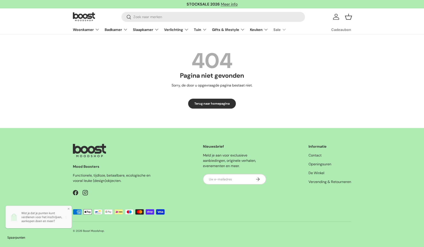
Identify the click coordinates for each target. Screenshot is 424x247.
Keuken (256, 29)
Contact (315, 155)
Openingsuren (320, 164)
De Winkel (316, 173)
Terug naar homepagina (212, 104)
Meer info (229, 4)
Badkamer (113, 29)
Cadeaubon (341, 29)
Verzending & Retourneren (330, 181)
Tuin (197, 29)
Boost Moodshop (93, 231)
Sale (277, 29)
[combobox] (213, 17)
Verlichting (173, 29)
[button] (348, 17)
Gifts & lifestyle (225, 29)
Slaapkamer (143, 29)
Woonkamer (83, 29)
